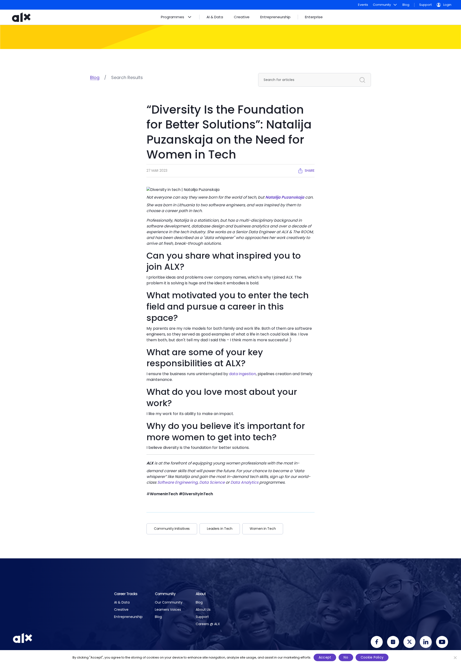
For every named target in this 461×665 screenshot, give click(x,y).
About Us (203, 609)
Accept (325, 657)
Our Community (168, 602)
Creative (121, 609)
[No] (455, 657)
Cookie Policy (372, 657)
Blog (405, 4)
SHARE (310, 170)
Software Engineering (177, 482)
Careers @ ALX (208, 624)
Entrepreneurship (128, 617)
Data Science (212, 482)
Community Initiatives (172, 528)
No (346, 657)
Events (363, 4)
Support (425, 4)
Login (447, 4)
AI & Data (122, 602)
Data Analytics (244, 482)
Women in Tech (263, 528)
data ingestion (242, 374)
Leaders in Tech (219, 528)
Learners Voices (168, 609)
